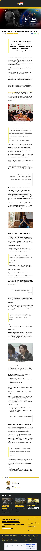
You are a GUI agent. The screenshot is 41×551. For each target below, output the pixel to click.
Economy (16, 505)
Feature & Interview (10, 33)
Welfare (6, 538)
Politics (33, 505)
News (18, 535)
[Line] (35, 34)
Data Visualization (26, 536)
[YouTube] (32, 530)
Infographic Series (26, 541)
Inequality (4, 521)
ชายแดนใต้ (16, 524)
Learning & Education (7, 541)
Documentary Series (30, 541)
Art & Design (11, 540)
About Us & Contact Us (33, 517)
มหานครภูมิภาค (21, 524)
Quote (22, 538)
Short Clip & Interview (30, 536)
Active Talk (37, 538)
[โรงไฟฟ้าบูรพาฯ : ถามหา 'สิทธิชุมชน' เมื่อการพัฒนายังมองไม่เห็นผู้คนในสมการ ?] (20, 501)
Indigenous (17, 519)
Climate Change (15, 538)
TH (24, 544)
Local (23, 505)
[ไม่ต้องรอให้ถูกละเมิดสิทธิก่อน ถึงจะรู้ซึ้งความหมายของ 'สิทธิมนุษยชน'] (33, 501)
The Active (21, 193)
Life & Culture (9, 521)
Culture (11, 541)
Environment (11, 519)
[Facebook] (28, 530)
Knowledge (26, 539)
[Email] (36, 34)
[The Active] (20, 4)
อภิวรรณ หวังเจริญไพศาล (15, 487)
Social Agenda (17, 522)
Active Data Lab (5, 519)
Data (25, 535)
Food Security (7, 539)
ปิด (30, 548)
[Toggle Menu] (40, 7)
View (33, 535)
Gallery (34, 536)
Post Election (4, 522)
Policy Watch (16, 521)
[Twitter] (33, 34)
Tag (2, 518)
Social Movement (7, 536)
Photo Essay (33, 537)
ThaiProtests (4, 524)
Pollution (7, 505)
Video (29, 535)
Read (21, 535)
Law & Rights (16, 33)
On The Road (30, 540)
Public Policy (11, 522)
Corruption (3, 540)
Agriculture (15, 539)
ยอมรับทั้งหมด (30, 544)
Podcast (37, 535)
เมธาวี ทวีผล (13, 482)
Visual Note (26, 538)
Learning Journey (30, 539)
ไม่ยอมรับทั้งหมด (31, 546)
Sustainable (15, 540)
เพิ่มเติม (7, 546)
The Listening (10, 524)
